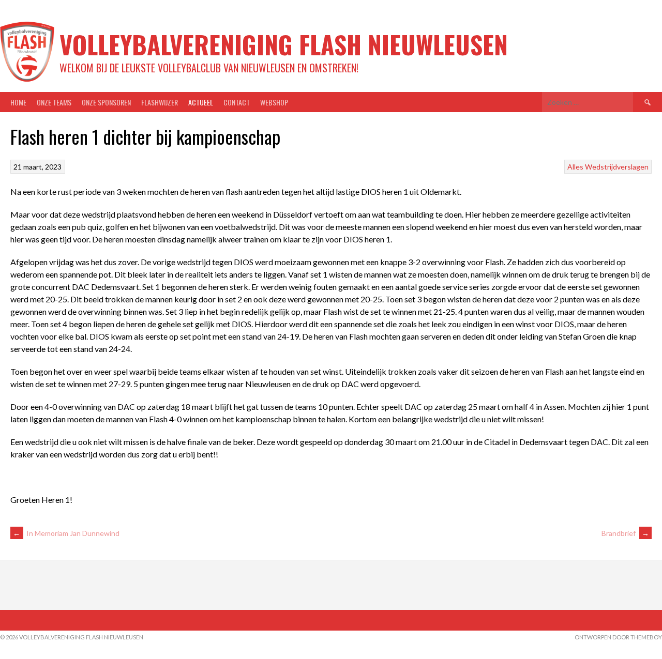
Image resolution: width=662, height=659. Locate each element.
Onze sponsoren (106, 102)
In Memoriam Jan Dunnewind (66, 533)
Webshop (274, 102)
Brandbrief (625, 533)
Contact (236, 102)
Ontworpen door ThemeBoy (618, 637)
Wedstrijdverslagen (617, 166)
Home (18, 102)
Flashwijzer (159, 102)
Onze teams (54, 102)
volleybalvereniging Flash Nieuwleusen (283, 44)
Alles (575, 166)
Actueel (200, 102)
